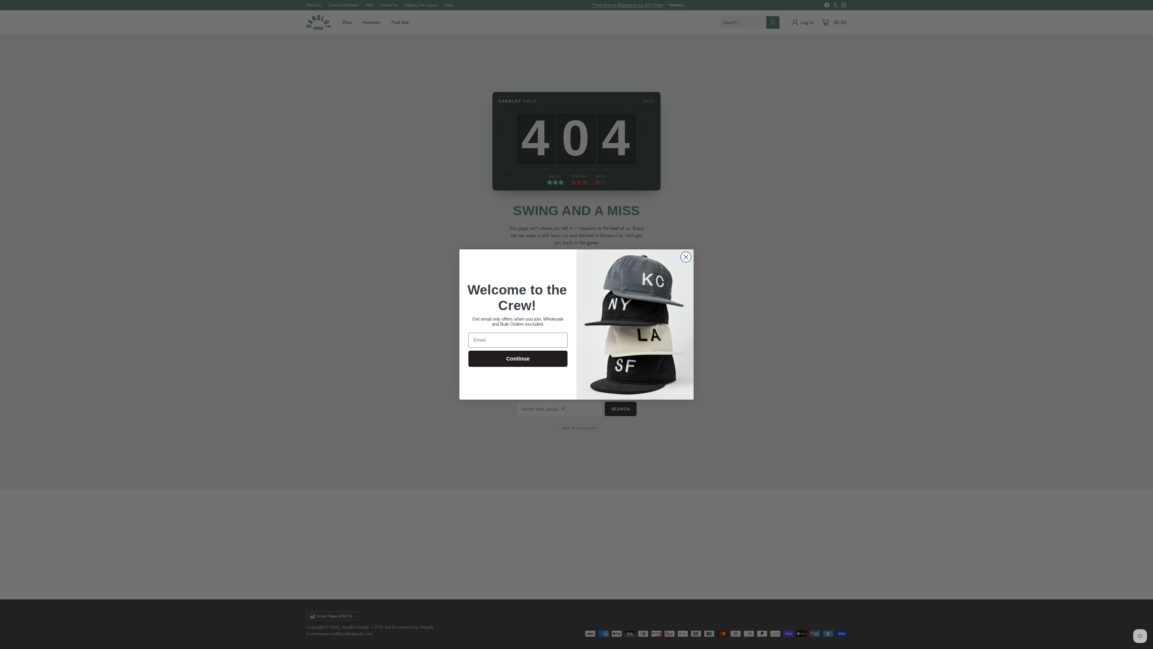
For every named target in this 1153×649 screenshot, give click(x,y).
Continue (518, 359)
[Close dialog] (686, 257)
